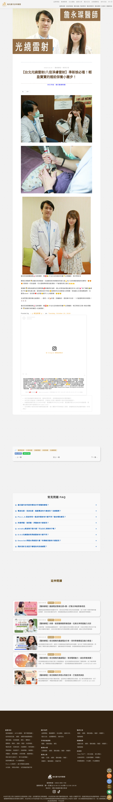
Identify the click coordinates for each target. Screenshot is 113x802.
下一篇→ (94, 457)
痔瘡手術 (58, 761)
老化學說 (98, 754)
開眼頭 (8, 743)
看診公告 (44, 736)
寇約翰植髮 (9, 733)
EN (109, 1)
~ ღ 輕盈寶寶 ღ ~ (37, 313)
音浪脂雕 (16, 740)
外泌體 (88, 761)
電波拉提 (8, 747)
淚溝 (18, 743)
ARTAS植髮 (18, 733)
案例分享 (66, 68)
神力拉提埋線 (23, 757)
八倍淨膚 (29, 450)
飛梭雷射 (8, 750)
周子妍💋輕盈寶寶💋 (31, 392)
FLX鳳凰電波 (20, 760)
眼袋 (13, 743)
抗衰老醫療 (89, 757)
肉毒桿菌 (23, 750)
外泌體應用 (96, 761)
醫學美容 (21, 450)
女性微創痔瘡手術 (26, 767)
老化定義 (90, 754)
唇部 (22, 743)
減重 (17, 736)
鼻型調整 (14, 754)
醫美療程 (58, 68)
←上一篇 (18, 457)
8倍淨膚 (45, 450)
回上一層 (56, 457)
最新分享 (67, 733)
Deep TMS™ (81, 754)
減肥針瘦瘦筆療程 (26, 736)
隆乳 (22, 740)
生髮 (47, 757)
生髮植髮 (44, 750)
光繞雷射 (53, 450)
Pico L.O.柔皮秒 (11, 764)
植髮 (42, 743)
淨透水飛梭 (15, 767)
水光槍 (8, 767)
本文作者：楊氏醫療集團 (56, 85)
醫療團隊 (52, 733)
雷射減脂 (8, 740)
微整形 (68, 750)
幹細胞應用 (80, 761)
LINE (109, 792)
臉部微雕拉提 (10, 760)
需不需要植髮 (28, 733)
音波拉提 (16, 747)
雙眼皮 (28, 740)
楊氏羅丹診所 (11, 4)
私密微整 (29, 743)
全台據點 (59, 733)
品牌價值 (44, 733)
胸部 (62, 750)
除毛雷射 (31, 747)
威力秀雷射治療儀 (23, 764)
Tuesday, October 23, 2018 (59, 313)
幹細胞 (97, 757)
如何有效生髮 (10, 736)
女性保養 (22, 754)
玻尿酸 (30, 750)
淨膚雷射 (37, 450)
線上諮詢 (18, 453)
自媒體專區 (52, 736)
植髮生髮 (80, 743)
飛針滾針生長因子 (11, 757)
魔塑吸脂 (30, 754)
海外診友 (61, 736)
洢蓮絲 (8, 754)
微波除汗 (16, 750)
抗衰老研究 (80, 757)
